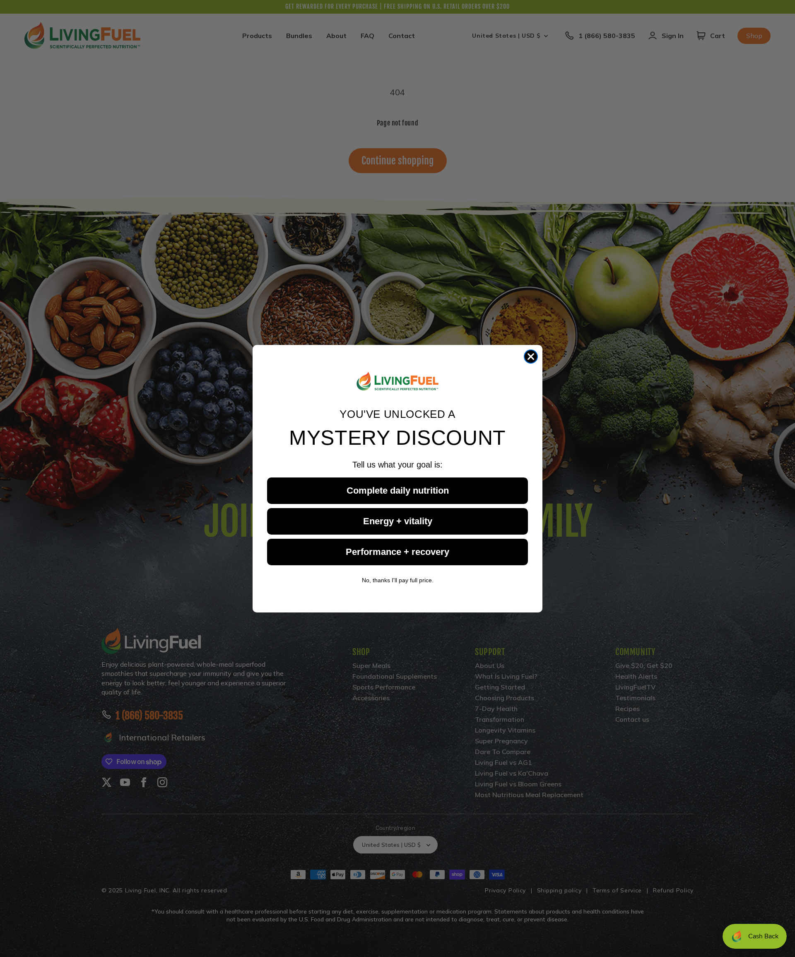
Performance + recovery (397, 551)
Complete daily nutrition (398, 490)
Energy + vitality (397, 521)
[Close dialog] (530, 356)
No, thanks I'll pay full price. (398, 579)
